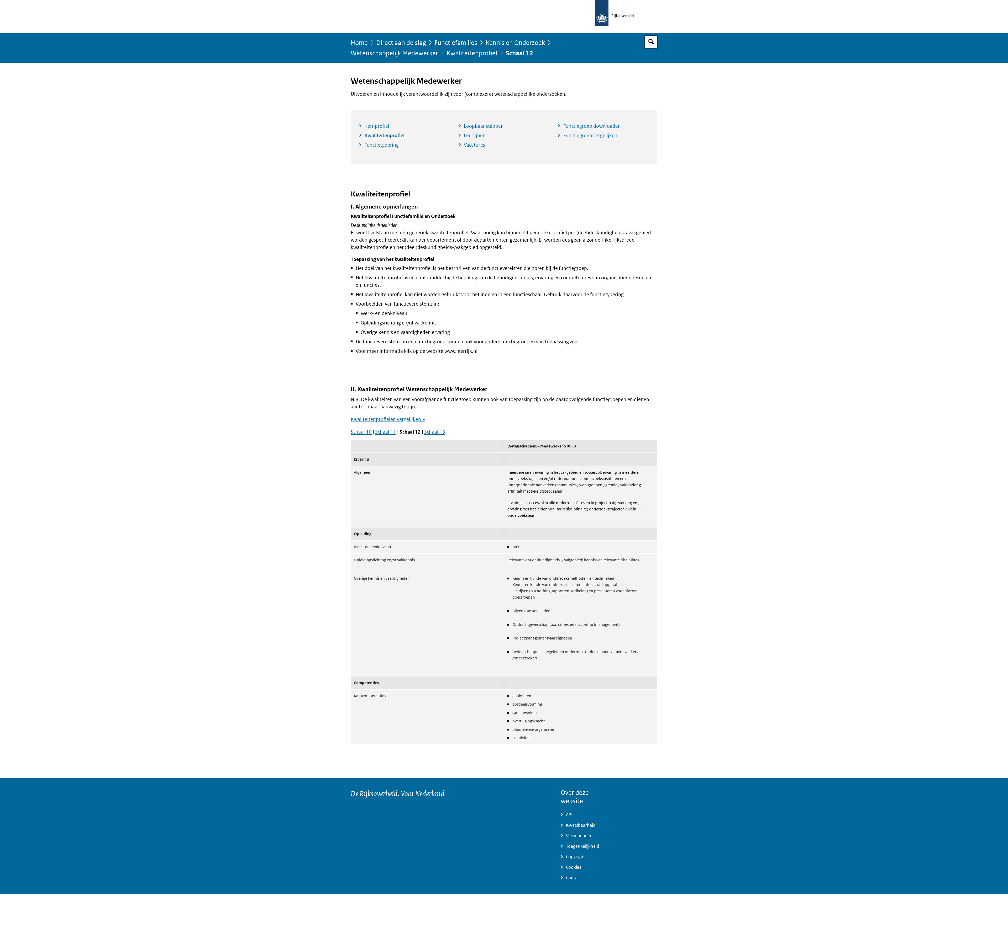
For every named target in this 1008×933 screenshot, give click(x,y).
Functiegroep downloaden (592, 126)
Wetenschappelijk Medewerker (394, 53)
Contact (573, 878)
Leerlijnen (475, 135)
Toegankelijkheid (582, 846)
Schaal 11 (385, 432)
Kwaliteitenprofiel (472, 53)
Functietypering (381, 145)
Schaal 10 (361, 432)
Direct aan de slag (401, 43)
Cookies (573, 867)
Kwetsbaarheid (581, 825)
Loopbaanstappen (484, 126)
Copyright (575, 857)
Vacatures (474, 145)
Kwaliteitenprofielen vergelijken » (388, 419)
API (569, 815)
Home (359, 43)
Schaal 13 (434, 432)
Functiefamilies (455, 43)
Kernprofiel (376, 126)
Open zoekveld (651, 42)
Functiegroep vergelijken (590, 135)
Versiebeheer (578, 836)
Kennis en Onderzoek (515, 43)
